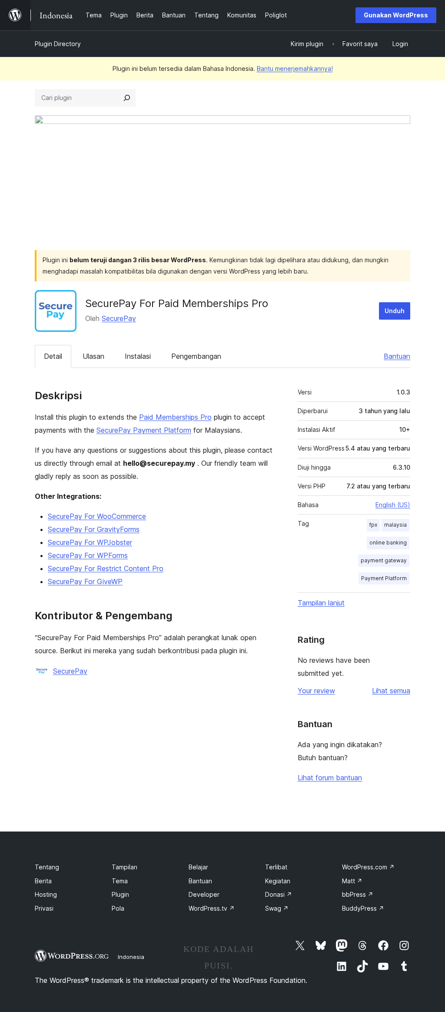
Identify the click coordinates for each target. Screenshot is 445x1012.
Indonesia (131, 956)
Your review (316, 690)
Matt (352, 881)
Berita (43, 881)
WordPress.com (368, 867)
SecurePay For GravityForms (93, 529)
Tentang (47, 867)
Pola (118, 908)
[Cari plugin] (127, 98)
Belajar (198, 867)
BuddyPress (363, 908)
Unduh (395, 310)
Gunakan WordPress (396, 15)
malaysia (395, 524)
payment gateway (384, 560)
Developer (204, 894)
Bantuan (397, 356)
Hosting (46, 894)
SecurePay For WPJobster (90, 542)
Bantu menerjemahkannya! (295, 68)
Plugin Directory (58, 43)
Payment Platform (384, 578)
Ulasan (93, 356)
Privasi (44, 908)
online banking (388, 542)
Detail (53, 356)
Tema (120, 881)
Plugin (120, 894)
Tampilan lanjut (321, 602)
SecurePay (119, 318)
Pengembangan (196, 356)
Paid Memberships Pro (175, 417)
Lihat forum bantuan (330, 777)
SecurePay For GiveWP (85, 581)
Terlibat (276, 867)
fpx (373, 524)
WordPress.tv (212, 908)
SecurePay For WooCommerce (97, 516)
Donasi (278, 894)
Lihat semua (391, 690)
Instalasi (138, 356)
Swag (277, 908)
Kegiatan (277, 881)
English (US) (392, 504)
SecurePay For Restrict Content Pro (105, 568)
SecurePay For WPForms (88, 555)
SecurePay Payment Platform (143, 430)
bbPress (357, 894)
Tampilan (124, 867)
